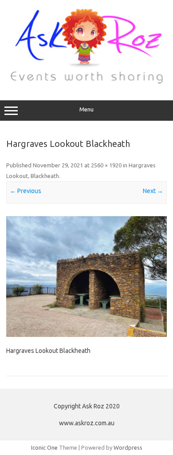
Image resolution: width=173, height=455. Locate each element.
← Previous (25, 190)
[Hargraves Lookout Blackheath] (86, 276)
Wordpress (128, 447)
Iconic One (44, 447)
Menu (86, 109)
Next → (153, 190)
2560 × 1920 (106, 165)
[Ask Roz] (86, 81)
